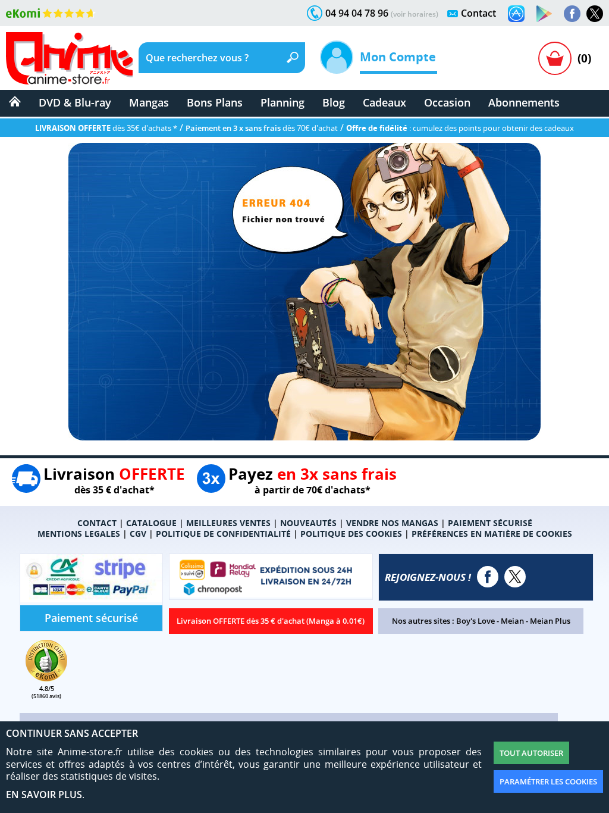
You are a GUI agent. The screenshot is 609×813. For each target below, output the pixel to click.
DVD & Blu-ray (75, 102)
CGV (138, 533)
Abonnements (524, 102)
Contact (478, 13)
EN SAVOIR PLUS (44, 794)
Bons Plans (215, 102)
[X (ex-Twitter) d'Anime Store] (515, 576)
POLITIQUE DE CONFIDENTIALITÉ (223, 533)
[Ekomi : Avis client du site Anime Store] (46, 677)
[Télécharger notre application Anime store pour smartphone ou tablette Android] (544, 13)
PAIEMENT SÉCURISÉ (490, 523)
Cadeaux (384, 102)
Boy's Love (475, 620)
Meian (512, 620)
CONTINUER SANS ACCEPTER (72, 733)
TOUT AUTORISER (531, 753)
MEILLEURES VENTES (228, 523)
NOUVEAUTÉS (308, 523)
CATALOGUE (151, 523)
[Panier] (555, 58)
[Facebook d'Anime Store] (487, 576)
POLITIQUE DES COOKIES (351, 533)
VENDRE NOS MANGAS (392, 523)
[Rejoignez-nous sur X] (594, 13)
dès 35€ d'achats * (106, 128)
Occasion (447, 102)
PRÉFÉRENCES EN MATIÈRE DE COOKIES (492, 533)
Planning (282, 102)
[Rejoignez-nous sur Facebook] (572, 13)
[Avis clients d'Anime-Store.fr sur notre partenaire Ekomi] (51, 13)
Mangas (149, 102)
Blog (333, 102)
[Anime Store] (69, 58)
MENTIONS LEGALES (78, 533)
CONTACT (97, 523)
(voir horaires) (414, 14)
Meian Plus (550, 620)
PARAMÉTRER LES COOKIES (548, 781)
